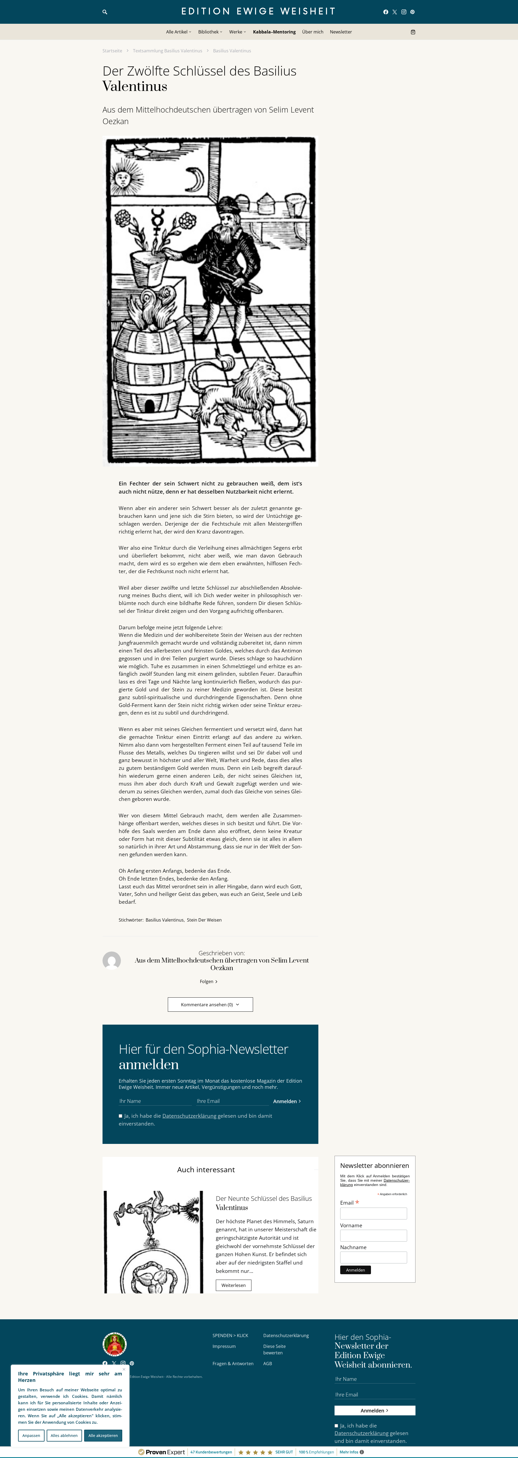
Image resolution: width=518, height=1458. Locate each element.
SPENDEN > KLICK (230, 1335)
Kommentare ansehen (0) (207, 1005)
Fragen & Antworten (233, 1364)
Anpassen (31, 1435)
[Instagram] (403, 11)
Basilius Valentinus (232, 51)
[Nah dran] (124, 1369)
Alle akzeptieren (103, 1435)
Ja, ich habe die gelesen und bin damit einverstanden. (195, 1119)
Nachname (353, 1247)
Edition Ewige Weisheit (259, 11)
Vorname (351, 1225)
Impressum (224, 1346)
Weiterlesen (233, 1285)
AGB (267, 1364)
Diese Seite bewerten (274, 1349)
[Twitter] (394, 11)
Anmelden (285, 1101)
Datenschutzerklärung (189, 1115)
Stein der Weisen (204, 920)
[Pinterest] (412, 11)
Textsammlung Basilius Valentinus (167, 51)
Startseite (112, 51)
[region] (70, 1406)
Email (349, 1202)
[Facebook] (385, 11)
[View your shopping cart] (413, 32)
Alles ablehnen (64, 1435)
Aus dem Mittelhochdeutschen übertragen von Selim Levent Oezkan (208, 115)
